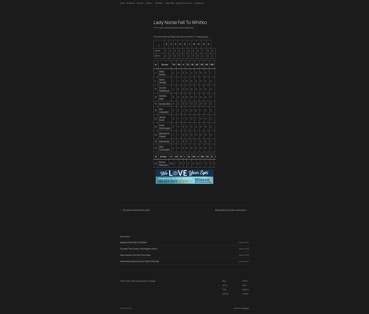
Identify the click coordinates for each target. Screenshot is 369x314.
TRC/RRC (158, 3)
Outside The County (183, 3)
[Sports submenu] (152, 3)
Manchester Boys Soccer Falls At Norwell (139, 261)
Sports (149, 3)
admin (162, 27)
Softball (186, 27)
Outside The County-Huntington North (138, 249)
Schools (140, 3)
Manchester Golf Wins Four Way (135, 255)
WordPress (245, 308)
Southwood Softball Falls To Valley (136, 210)
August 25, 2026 (244, 242)
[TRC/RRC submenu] (163, 3)
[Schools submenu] (144, 3)
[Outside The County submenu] (192, 3)
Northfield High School (171, 27)
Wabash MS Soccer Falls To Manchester (230, 210)
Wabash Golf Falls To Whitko (133, 242)
